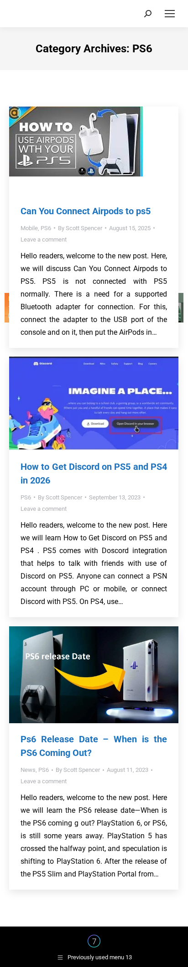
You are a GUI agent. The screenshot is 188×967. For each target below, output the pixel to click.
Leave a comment (44, 239)
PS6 (46, 228)
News (28, 769)
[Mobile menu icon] (170, 14)
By (80, 228)
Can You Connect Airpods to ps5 (86, 211)
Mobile (29, 228)
